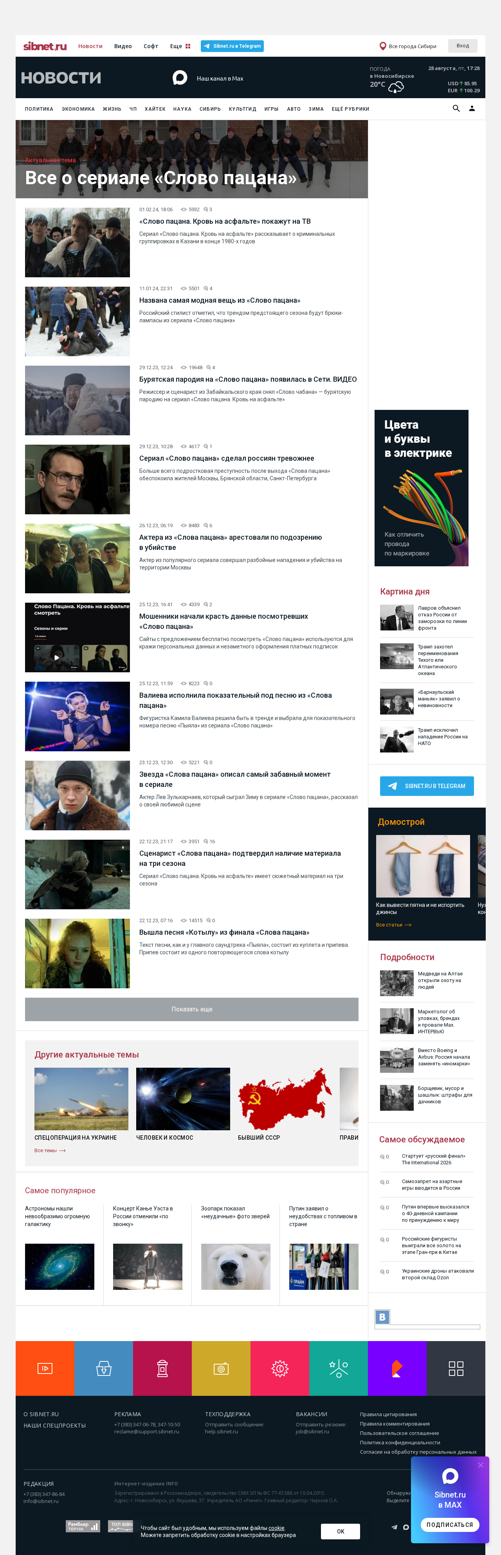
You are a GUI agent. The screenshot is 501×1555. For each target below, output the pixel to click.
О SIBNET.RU (41, 1414)
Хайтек (155, 109)
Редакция (38, 1483)
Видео (123, 46)
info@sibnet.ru (41, 1501)
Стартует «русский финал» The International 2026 (433, 1159)
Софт (151, 46)
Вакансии (312, 1414)
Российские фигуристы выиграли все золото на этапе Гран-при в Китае (431, 1245)
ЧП (133, 109)
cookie (277, 1528)
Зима (316, 109)
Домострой (401, 822)
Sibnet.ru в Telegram (237, 46)
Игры (272, 109)
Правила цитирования (388, 1414)
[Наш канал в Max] (236, 89)
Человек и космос (164, 1138)
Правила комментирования (395, 1423)
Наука (182, 109)
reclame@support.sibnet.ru (146, 1431)
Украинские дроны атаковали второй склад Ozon (438, 1274)
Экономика (79, 109)
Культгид (243, 109)
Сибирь (210, 109)
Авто (294, 109)
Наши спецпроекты (54, 1425)
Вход (463, 45)
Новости (90, 46)
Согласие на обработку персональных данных (418, 1451)
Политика (39, 109)
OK (340, 1531)
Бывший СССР (259, 1138)
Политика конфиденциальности (400, 1442)
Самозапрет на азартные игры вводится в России (432, 1184)
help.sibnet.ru (221, 1431)
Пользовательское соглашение (399, 1432)
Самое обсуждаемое (422, 1139)
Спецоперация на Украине (75, 1138)
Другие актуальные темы (86, 1054)
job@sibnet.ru (312, 1431)
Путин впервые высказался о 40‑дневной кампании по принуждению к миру (435, 1213)
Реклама (127, 1414)
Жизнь (112, 109)
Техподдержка (227, 1414)
